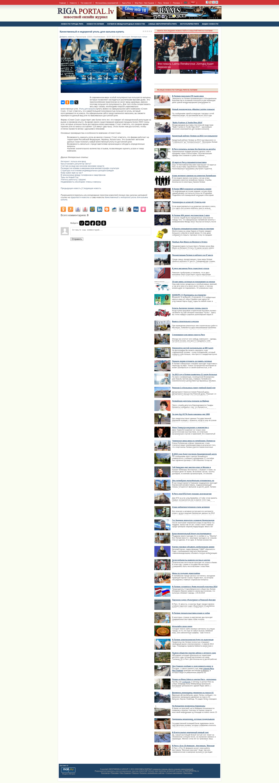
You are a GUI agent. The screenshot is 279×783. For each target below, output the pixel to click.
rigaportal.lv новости (80, 197)
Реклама (176, 3)
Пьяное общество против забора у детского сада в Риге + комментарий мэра (194, 654)
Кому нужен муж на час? (72, 173)
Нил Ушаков (177, 670)
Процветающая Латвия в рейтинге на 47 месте (192, 255)
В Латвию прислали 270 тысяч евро (188, 96)
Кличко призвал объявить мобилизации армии (193, 547)
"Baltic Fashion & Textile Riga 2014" (187, 123)
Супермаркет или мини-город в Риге (188, 335)
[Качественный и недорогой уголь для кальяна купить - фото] (102, 94)
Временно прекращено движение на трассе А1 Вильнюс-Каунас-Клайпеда (193, 694)
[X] (76, 102)
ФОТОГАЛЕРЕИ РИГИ (189, 24)
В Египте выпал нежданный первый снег (190, 732)
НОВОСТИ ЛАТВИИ (95, 24)
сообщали (186, 682)
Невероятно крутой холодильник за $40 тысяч (192, 348)
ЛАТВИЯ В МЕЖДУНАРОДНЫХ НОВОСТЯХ (126, 24)
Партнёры (187, 773)
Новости (73, 3)
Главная (62, 3)
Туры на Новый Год (69, 177)
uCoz (71, 766)
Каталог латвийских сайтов (152, 773)
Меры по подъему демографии (186, 573)
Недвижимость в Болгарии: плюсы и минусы (81, 182)
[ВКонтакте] (63, 102)
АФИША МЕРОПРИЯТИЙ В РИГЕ (162, 24)
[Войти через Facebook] (92, 223)
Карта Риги (126, 3)
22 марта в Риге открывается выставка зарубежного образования (189, 163)
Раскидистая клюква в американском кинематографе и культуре (90, 168)
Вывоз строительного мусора (185, 321)
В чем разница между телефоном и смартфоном (83, 175)
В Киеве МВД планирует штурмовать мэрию (191, 189)
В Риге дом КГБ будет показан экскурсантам (192, 494)
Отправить (77, 239)
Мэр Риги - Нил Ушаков (144, 3)
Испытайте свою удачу (182, 626)
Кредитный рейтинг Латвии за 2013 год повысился (194, 136)
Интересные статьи (139, 37)
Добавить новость (67, 37)
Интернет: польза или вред (73, 161)
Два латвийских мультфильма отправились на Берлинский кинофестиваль (193, 481)
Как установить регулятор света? (76, 164)
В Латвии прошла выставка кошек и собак (191, 613)
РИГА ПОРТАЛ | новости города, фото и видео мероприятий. (166, 769)
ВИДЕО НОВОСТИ (210, 24)
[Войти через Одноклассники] (103, 223)
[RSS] (207, 3)
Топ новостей (86, 3)
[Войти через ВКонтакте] (87, 223)
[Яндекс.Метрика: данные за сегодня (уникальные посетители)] (68, 774)
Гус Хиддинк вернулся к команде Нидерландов (193, 520)
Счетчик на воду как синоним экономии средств (82, 166)
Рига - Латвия (163, 3)
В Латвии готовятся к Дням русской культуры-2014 (194, 587)
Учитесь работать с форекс (73, 179)
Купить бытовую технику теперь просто (190, 308)
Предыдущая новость (71, 188)
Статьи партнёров (174, 773)
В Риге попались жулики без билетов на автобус (194, 149)
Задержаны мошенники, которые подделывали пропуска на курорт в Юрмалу (193, 720)
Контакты (105, 773)
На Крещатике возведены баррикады (188, 706)
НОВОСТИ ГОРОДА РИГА (72, 24)
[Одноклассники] (67, 102)
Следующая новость (91, 188)
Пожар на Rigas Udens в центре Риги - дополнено (194, 679)
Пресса (135, 773)
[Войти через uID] (81, 223)
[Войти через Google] (98, 223)
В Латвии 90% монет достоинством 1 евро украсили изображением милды (191, 216)
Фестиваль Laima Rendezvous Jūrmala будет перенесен (186, 65)
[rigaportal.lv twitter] (213, 3)
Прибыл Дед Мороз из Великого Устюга (189, 242)
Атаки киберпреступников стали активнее (191, 507)
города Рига (208, 669)
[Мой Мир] (72, 102)
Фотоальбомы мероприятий (106, 3)
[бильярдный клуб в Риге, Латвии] (169, 19)
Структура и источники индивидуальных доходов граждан (87, 170)
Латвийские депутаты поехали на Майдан (190, 401)
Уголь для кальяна (87, 109)
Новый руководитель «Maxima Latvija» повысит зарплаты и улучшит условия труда (193, 110)
